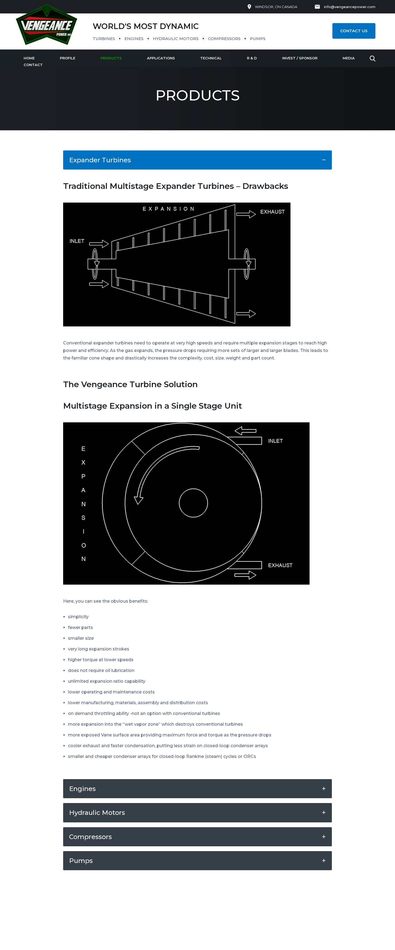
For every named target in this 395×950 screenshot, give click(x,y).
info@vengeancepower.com (349, 7)
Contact (33, 65)
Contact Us (354, 30)
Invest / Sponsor (299, 58)
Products (111, 58)
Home (29, 58)
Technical (211, 58)
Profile (67, 58)
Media (349, 58)
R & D (252, 58)
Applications (161, 58)
